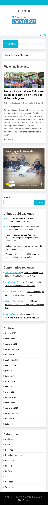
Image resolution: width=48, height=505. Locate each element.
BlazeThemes (23, 500)
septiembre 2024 (12, 360)
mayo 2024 (10, 381)
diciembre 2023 (11, 408)
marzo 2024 (10, 392)
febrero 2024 (10, 397)
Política (8, 471)
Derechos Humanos (14, 85)
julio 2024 (9, 370)
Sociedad (9, 482)
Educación (9, 460)
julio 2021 (9, 424)
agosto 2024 (10, 365)
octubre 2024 (10, 354)
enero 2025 (10, 339)
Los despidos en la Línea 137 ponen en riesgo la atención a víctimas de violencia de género (24, 95)
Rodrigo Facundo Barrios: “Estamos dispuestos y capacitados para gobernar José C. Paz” (23, 238)
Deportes (9, 450)
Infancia (8, 466)
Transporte (9, 487)
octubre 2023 (10, 418)
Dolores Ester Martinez (15, 301)
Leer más (7, 139)
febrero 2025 (10, 333)
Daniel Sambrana (13, 103)
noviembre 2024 (12, 349)
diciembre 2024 (11, 344)
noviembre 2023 (12, 413)
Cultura (8, 444)
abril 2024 (9, 387)
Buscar (7, 197)
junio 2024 (9, 376)
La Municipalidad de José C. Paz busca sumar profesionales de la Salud (24, 304)
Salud (7, 476)
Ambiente (9, 439)
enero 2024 (10, 403)
